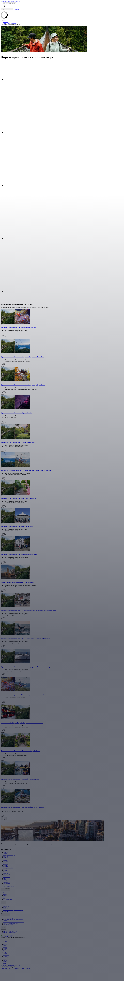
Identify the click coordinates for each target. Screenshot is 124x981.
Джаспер (5, 864)
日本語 (5, 956)
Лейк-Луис (6, 881)
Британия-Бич (6, 882)
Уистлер (5, 865)
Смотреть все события (6, 846)
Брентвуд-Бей (6, 883)
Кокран (5, 870)
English (5, 941)
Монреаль (5, 857)
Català (4, 943)
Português (5, 957)
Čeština (5, 944)
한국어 (5, 952)
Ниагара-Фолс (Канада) (9, 855)
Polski (4, 959)
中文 (4, 963)
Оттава (5, 858)
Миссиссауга (6, 874)
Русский (5, 960)
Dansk (4, 945)
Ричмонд (5, 875)
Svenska (5, 961)
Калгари (5, 860)
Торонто (5, 853)
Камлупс (5, 873)
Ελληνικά (5, 948)
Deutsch (5, 947)
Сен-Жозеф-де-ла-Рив (8, 886)
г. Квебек (5, 856)
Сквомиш (5, 866)
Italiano (5, 953)
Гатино (5, 871)
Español (5, 949)
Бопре (4, 879)
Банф (4, 862)
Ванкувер (5, 852)
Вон (4, 869)
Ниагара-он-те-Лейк (8, 868)
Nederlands (6, 955)
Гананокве (6, 884)
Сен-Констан (6, 877)
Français (5, 950)
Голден (5, 878)
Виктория (5, 861)
